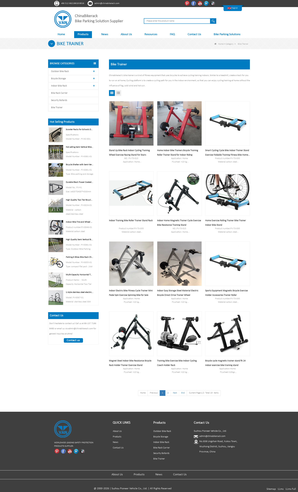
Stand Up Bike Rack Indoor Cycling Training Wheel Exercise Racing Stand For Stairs (129, 152)
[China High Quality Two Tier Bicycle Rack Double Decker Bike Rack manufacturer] (55, 205)
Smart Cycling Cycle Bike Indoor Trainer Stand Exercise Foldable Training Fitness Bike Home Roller (227, 153)
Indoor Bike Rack (59, 86)
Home (61, 34)
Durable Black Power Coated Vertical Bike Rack (79, 182)
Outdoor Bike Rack (60, 71)
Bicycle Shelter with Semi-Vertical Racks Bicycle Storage (79, 164)
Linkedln (207, 3)
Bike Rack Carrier (59, 93)
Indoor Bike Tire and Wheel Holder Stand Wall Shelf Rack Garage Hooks (79, 222)
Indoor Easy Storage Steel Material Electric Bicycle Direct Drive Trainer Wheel (177, 292)
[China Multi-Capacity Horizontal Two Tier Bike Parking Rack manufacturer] (55, 280)
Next (175, 393)
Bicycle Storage (58, 78)
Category (230, 44)
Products (83, 34)
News (104, 34)
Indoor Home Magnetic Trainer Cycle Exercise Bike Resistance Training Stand (179, 222)
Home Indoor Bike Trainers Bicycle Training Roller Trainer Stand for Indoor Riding (177, 152)
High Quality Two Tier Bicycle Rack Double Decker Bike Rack (79, 200)
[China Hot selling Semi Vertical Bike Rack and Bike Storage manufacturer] (55, 152)
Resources (151, 34)
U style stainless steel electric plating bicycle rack (79, 292)
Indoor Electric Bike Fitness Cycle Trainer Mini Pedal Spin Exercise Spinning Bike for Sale (131, 292)
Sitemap (271, 489)
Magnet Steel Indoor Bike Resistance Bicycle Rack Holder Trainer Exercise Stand (130, 363)
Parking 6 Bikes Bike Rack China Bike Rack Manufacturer (79, 257)
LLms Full (291, 489)
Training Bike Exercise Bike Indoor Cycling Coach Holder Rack (177, 363)
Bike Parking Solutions (227, 34)
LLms (281, 489)
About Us (126, 34)
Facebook (194, 3)
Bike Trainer (57, 107)
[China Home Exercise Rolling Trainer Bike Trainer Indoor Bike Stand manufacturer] (227, 193)
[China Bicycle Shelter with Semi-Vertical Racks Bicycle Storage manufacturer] (55, 170)
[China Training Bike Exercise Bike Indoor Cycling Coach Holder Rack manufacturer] (179, 334)
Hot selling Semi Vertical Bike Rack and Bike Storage (79, 147)
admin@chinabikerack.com (107, 3)
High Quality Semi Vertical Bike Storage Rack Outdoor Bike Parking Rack (79, 239)
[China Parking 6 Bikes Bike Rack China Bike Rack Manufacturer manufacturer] (55, 262)
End (183, 393)
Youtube (200, 3)
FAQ (172, 34)
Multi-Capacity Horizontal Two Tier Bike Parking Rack (79, 275)
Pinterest (188, 3)
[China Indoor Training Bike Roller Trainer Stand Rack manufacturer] (131, 193)
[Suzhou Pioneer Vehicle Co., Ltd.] (62, 19)
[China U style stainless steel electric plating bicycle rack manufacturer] (55, 297)
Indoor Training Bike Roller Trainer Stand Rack (131, 220)
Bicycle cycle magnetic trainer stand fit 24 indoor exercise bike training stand (225, 363)
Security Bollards (59, 100)
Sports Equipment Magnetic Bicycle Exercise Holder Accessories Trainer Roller (226, 292)
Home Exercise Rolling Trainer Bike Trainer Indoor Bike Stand (225, 222)
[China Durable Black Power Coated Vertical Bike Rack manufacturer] (55, 187)
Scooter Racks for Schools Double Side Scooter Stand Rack (79, 129)
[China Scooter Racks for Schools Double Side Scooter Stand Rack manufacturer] (55, 135)
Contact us (73, 340)
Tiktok (213, 3)
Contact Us (194, 34)
